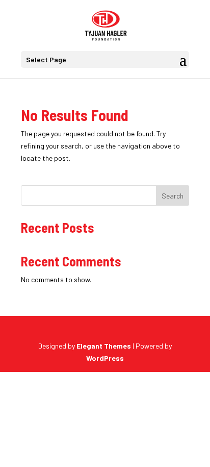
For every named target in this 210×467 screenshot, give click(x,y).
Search (172, 195)
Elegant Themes (103, 345)
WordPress (105, 358)
